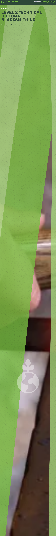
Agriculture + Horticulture (6, 6)
